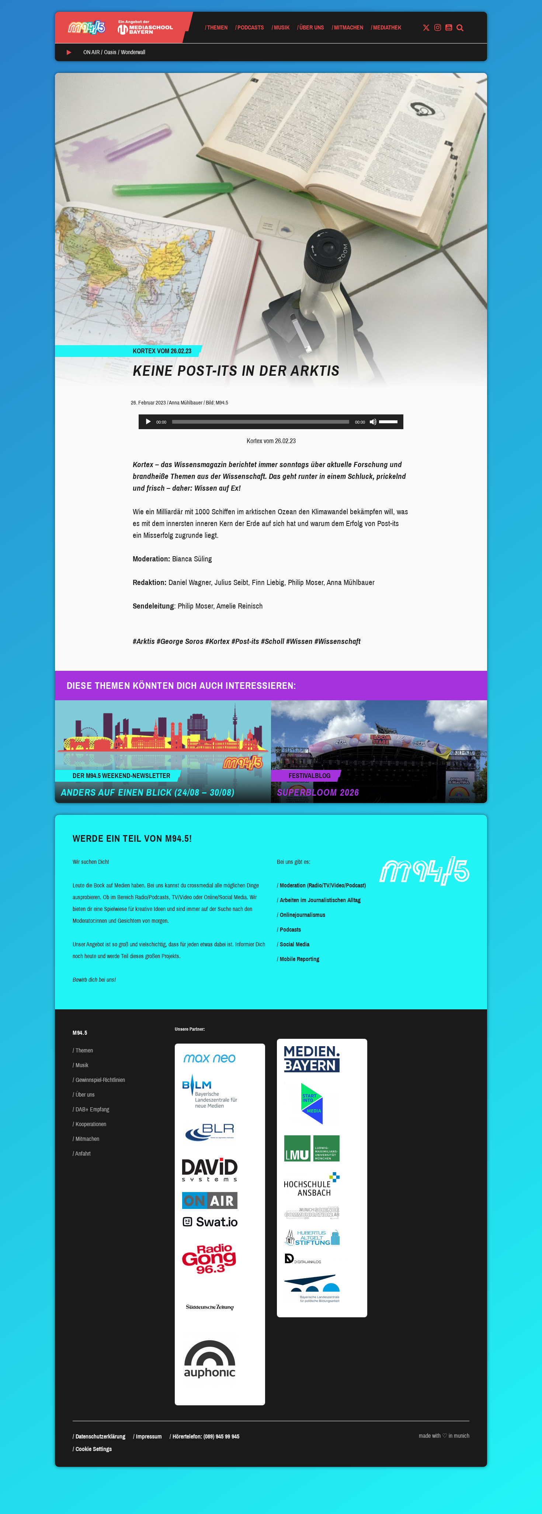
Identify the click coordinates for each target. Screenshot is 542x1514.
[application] (271, 421)
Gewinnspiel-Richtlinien (100, 1080)
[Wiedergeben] (148, 421)
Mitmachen (348, 27)
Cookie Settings (94, 1449)
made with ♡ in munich (444, 1436)
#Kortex (217, 641)
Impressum (149, 1436)
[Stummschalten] (373, 421)
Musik (281, 27)
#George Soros (180, 641)
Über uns (311, 27)
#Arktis (144, 641)
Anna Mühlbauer (185, 403)
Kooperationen (91, 1124)
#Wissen (299, 641)
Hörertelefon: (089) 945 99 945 (206, 1436)
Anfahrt (83, 1153)
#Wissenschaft (338, 641)
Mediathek (387, 27)
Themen (217, 27)
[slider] (389, 421)
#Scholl (272, 641)
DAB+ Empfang (92, 1109)
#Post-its (245, 641)
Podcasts (250, 27)
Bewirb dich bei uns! (94, 980)
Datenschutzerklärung (100, 1436)
